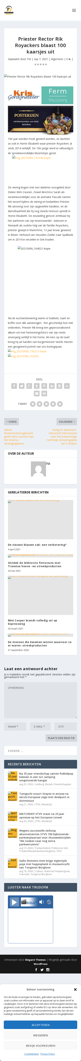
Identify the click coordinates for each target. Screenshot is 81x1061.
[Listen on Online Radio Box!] (49, 902)
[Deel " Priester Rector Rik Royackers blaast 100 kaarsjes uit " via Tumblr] (36, 386)
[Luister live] (14, 901)
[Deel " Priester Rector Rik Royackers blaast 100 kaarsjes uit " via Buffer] (59, 386)
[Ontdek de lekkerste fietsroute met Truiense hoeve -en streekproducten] (40, 555)
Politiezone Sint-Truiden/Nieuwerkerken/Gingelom (43, 849)
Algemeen (57, 59)
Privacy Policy (47, 1054)
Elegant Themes (35, 959)
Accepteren (41, 1025)
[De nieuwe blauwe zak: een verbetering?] (40, 519)
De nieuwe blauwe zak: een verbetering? (37, 544)
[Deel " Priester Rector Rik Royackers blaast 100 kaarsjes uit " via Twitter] (21, 386)
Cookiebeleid (31, 1054)
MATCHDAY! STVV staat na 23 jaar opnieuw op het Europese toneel (41, 815)
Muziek (49, 784)
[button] (75, 989)
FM (29, 59)
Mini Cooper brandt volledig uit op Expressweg (32, 622)
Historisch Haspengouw (57, 871)
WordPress (40, 964)
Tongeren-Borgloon (41, 874)
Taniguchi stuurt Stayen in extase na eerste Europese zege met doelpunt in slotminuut (44, 797)
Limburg (39, 784)
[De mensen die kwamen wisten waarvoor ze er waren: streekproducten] (40, 635)
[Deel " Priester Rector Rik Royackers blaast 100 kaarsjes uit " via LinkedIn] (52, 386)
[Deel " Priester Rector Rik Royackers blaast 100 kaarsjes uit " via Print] (44, 393)
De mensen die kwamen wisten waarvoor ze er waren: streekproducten (40, 643)
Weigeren (40, 1035)
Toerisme (24, 874)
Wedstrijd (46, 804)
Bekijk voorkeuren (40, 1045)
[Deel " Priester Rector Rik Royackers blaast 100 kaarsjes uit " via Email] (36, 393)
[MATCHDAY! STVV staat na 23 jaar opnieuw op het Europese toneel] (12, 816)
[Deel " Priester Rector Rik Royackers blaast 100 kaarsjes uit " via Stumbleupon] (67, 386)
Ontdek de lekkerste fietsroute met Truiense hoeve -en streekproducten (34, 564)
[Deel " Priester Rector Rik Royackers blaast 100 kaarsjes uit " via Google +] (29, 386)
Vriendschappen (62, 784)
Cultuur (39, 871)
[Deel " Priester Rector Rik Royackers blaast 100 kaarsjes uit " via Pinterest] (44, 386)
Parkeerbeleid (42, 848)
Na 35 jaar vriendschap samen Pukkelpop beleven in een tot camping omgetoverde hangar (46, 777)
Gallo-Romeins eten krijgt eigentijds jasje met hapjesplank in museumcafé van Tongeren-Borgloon (44, 864)
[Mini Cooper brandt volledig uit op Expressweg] (40, 595)
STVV (37, 804)
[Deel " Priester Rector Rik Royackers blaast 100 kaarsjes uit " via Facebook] (14, 386)
